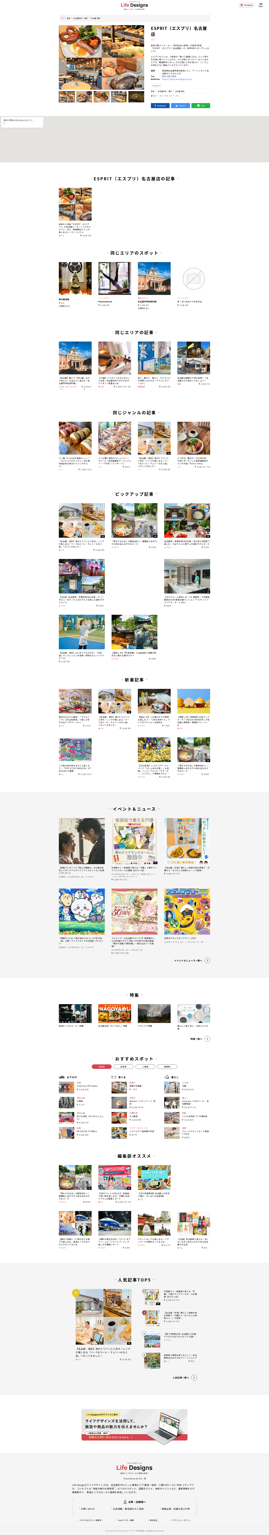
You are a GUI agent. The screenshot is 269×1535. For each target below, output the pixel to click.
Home (63, 18)
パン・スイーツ (166, 96)
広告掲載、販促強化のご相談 (128, 1508)
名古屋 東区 (95, 18)
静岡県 (167, 1066)
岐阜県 (123, 1066)
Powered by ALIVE (132, 1478)
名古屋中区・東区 (81, 18)
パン (177, 96)
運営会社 (153, 1520)
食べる (153, 96)
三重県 (145, 1066)
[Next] (139, 57)
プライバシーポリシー (181, 1520)
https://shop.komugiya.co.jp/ (177, 79)
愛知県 (102, 1066)
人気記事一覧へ (181, 1377)
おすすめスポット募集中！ (91, 1520)
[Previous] (63, 57)
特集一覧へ (196, 1039)
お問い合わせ (88, 1508)
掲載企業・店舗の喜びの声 (176, 1508)
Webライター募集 (126, 1520)
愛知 (68, 18)
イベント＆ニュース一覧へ (188, 960)
